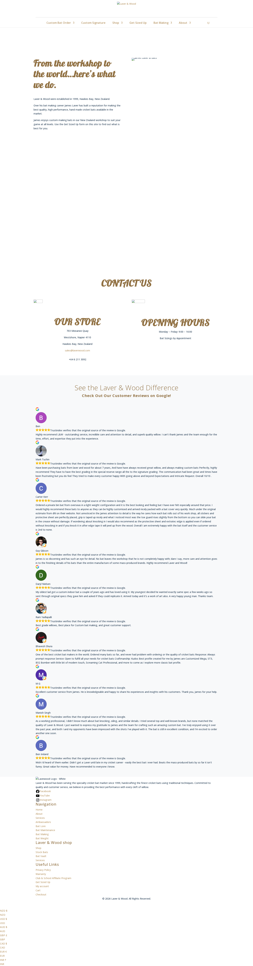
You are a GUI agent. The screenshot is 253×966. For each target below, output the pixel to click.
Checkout (41, 894)
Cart (38, 890)
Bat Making (161, 23)
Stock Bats (42, 852)
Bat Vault (41, 856)
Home (39, 809)
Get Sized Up (138, 23)
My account (42, 886)
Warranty (41, 874)
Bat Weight (42, 838)
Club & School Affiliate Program (53, 878)
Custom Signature (93, 23)
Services (40, 817)
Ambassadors (43, 822)
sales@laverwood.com (77, 350)
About (183, 23)
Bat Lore (41, 826)
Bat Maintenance (45, 830)
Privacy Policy (43, 869)
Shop (115, 23)
